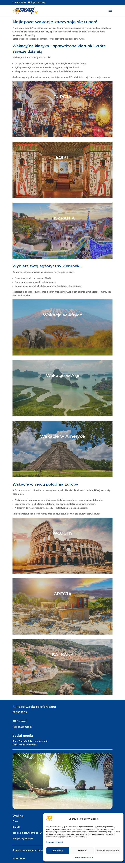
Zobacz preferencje (108, 850)
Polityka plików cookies (83, 857)
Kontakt (16, 827)
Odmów (82, 850)
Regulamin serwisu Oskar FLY (27, 833)
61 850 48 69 (19, 712)
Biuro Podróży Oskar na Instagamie (30, 741)
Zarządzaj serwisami (54, 842)
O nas (15, 821)
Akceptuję (57, 850)
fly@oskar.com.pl (22, 726)
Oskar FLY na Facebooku (24, 744)
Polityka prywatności (22, 838)
